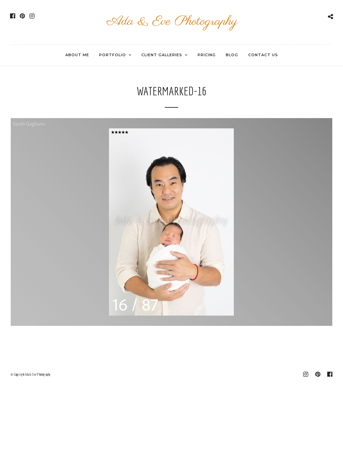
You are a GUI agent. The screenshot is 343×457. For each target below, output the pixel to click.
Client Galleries (161, 55)
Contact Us (263, 55)
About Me (77, 55)
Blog (232, 55)
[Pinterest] (22, 16)
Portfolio (112, 55)
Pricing (207, 55)
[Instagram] (32, 16)
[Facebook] (12, 16)
